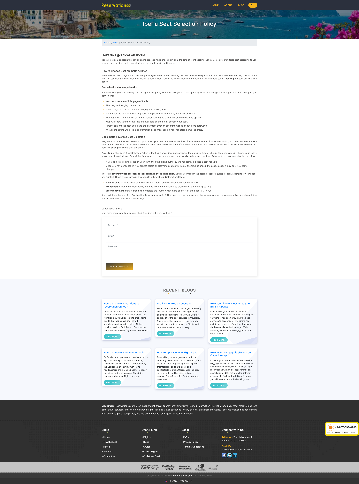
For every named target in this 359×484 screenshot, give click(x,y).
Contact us (109, 456)
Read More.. (112, 336)
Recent (171, 290)
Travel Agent (110, 442)
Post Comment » (119, 266)
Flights (147, 437)
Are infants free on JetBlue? (174, 303)
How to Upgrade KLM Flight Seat (177, 352)
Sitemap (107, 451)
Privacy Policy (190, 442)
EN (252, 5)
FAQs (186, 437)
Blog (241, 5)
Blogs (146, 442)
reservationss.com (183, 475)
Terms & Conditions (193, 446)
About (228, 5)
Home (215, 5)
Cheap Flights (150, 451)
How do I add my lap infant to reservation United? (121, 305)
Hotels (106, 446)
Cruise (146, 446)
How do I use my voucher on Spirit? (125, 352)
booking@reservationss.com (237, 449)
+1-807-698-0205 (179, 481)
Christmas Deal (151, 456)
